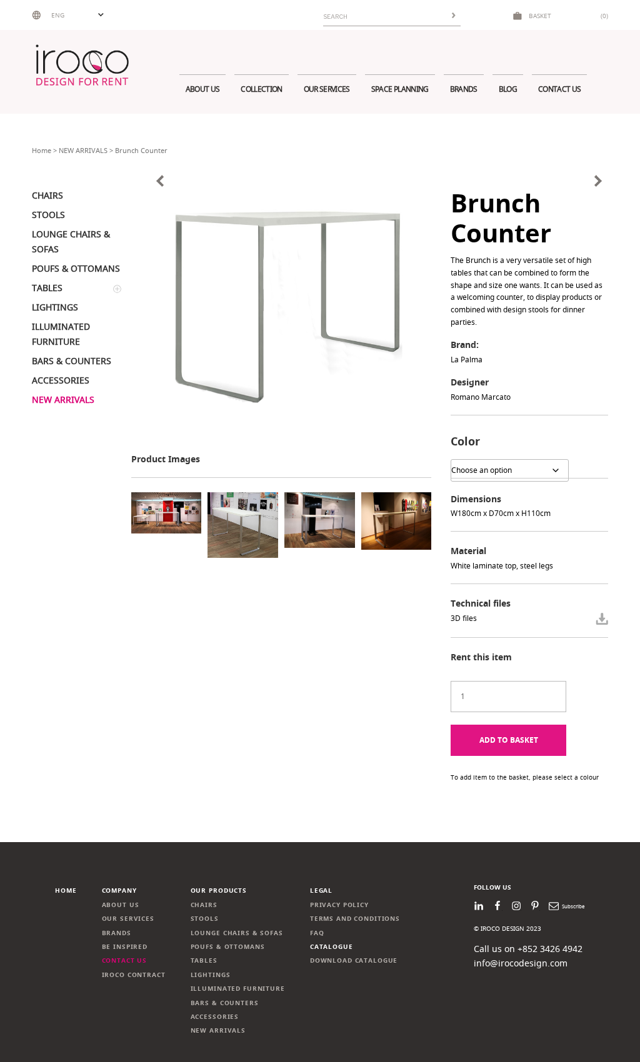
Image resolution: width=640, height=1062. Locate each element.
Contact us (559, 89)
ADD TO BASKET (508, 740)
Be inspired (125, 947)
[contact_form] (602, 618)
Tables (204, 960)
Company (119, 890)
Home (41, 150)
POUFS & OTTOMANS (228, 947)
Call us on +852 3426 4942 (528, 949)
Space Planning (400, 89)
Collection (261, 89)
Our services (327, 89)
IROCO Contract (134, 975)
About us (203, 89)
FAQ (317, 933)
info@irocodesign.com (521, 963)
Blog (508, 89)
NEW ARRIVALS (83, 150)
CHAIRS (204, 905)
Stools (205, 919)
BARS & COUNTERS (225, 1003)
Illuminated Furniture (238, 989)
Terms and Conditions (355, 919)
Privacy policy (339, 905)
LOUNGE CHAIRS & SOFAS (237, 933)
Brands (464, 89)
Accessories (215, 1017)
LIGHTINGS (211, 975)
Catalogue (331, 947)
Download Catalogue (354, 960)
